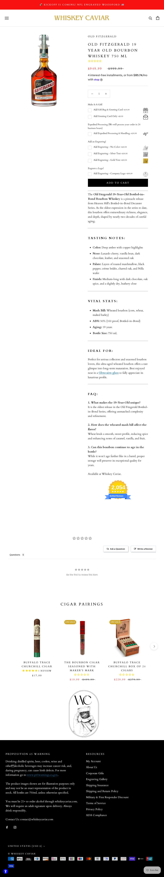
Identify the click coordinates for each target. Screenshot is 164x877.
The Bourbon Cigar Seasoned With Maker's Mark (82, 666)
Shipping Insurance (97, 785)
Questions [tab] (15, 554)
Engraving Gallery (96, 779)
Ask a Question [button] (117, 548)
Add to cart (118, 182)
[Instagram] (15, 827)
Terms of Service (96, 803)
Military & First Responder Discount (107, 797)
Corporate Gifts (95, 773)
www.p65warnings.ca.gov (42, 775)
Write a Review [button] (145, 548)
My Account (93, 761)
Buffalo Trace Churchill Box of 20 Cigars (127, 666)
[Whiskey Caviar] (82, 18)
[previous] (10, 646)
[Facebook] (7, 827)
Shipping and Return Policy (102, 791)
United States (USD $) (25, 846)
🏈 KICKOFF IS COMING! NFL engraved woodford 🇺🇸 (82, 4)
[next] (154, 646)
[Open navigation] (7, 18)
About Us (91, 767)
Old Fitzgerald (102, 36)
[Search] (150, 18)
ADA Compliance (96, 815)
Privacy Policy (94, 809)
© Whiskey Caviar (22, 853)
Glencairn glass (109, 373)
